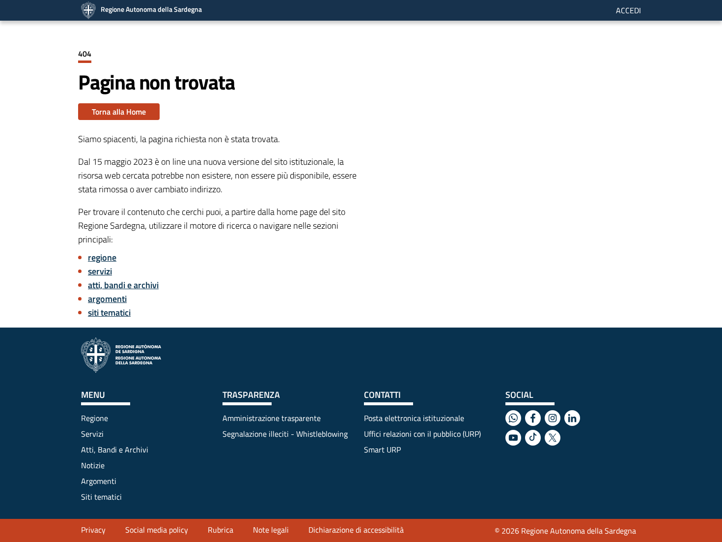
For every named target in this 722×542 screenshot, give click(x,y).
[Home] (121, 355)
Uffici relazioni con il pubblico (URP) (422, 434)
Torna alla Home (119, 112)
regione (102, 257)
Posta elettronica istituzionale (414, 418)
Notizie (93, 465)
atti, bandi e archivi (123, 285)
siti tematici (109, 312)
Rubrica (220, 530)
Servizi (92, 434)
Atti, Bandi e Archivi (114, 449)
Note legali (271, 530)
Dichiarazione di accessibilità (356, 530)
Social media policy (156, 530)
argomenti (107, 298)
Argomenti (98, 481)
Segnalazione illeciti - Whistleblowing (285, 434)
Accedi (628, 10)
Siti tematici (101, 497)
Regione (94, 418)
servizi (100, 271)
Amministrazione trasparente (271, 418)
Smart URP (382, 449)
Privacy (93, 530)
